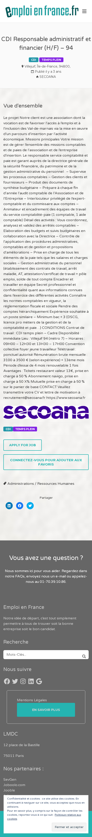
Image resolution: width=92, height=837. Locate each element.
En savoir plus (46, 710)
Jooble (9, 790)
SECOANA (48, 77)
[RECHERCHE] (82, 654)
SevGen (9, 779)
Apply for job (22, 445)
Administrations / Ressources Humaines (40, 483)
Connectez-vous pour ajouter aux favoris (46, 462)
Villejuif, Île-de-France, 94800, (47, 66)
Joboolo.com (14, 785)
